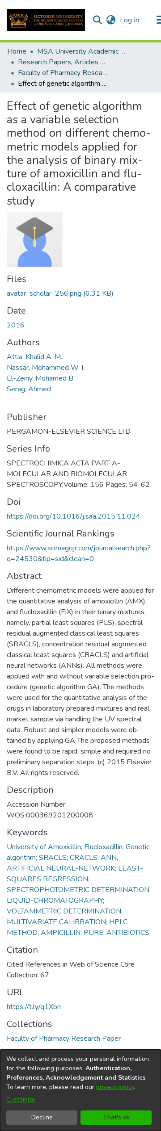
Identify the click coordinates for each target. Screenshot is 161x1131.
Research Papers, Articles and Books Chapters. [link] (62, 62)
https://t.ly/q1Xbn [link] (34, 1007)
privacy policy (115, 1087)
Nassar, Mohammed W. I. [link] (46, 368)
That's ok (116, 1117)
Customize (20, 1099)
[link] (60, 293)
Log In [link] (130, 20)
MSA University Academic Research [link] (82, 51)
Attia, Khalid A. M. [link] (34, 357)
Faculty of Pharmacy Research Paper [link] (62, 73)
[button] (46, 20)
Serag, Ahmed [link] (29, 389)
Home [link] (16, 51)
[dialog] (80, 1090)
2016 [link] (16, 325)
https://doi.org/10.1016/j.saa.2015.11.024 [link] (73, 516)
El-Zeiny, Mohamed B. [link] (41, 378)
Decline (42, 1117)
